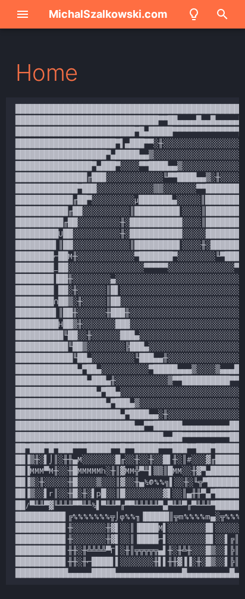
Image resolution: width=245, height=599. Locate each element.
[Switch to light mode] (194, 14)
